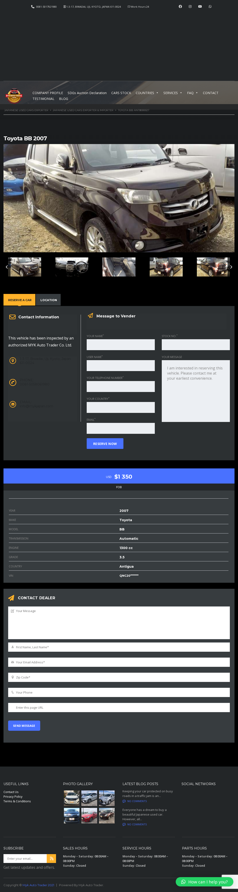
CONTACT (210, 93)
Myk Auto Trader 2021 (38, 885)
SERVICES (170, 93)
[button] (204, 881)
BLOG (63, 98)
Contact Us (11, 792)
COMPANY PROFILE (48, 93)
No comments (137, 801)
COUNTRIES (145, 93)
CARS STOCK (121, 93)
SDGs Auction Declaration (87, 93)
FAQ (190, 93)
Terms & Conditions (17, 801)
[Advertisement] (119, 43)
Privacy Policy (13, 796)
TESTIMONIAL (43, 98)
